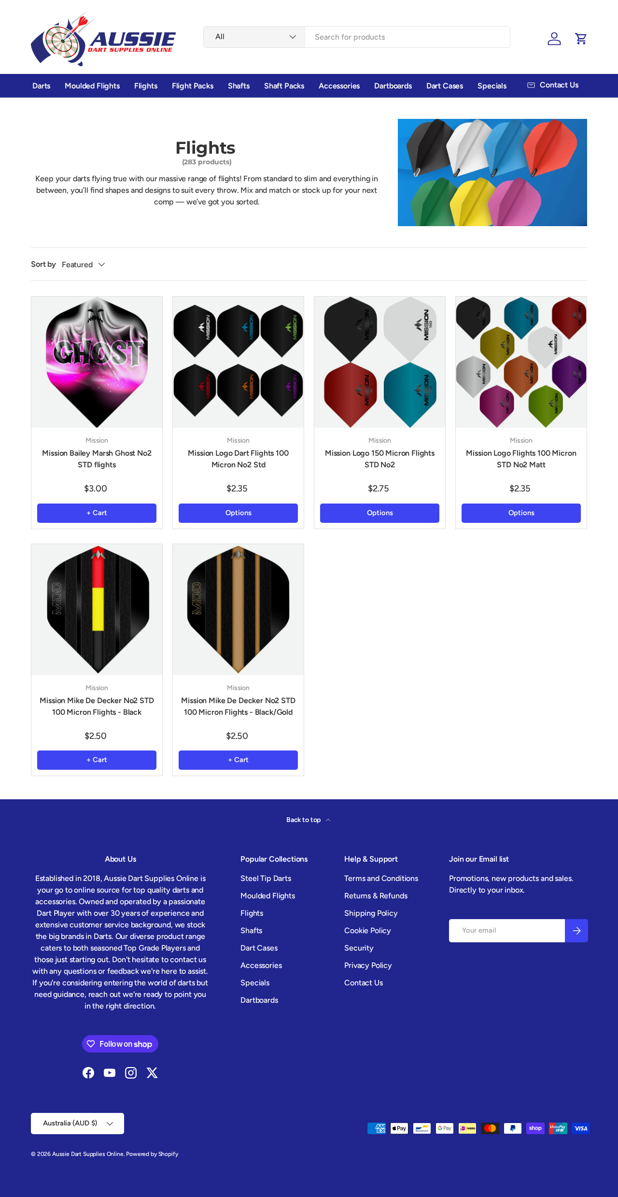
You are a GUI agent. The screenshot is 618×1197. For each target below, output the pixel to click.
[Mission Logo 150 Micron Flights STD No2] (379, 362)
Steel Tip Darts (265, 878)
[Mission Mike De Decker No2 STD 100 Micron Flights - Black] (96, 609)
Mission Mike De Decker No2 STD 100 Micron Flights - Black (97, 706)
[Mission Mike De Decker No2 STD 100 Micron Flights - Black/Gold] (238, 609)
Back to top (304, 820)
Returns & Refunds (375, 895)
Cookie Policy (367, 930)
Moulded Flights (92, 85)
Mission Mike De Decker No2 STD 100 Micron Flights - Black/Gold (238, 706)
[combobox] (357, 37)
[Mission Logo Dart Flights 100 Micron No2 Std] (238, 362)
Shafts (239, 85)
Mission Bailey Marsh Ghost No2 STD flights (96, 458)
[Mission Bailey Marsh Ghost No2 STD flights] (96, 362)
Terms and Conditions (381, 878)
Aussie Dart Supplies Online (88, 1154)
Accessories (339, 85)
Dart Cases (444, 85)
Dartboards (392, 85)
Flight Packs (192, 85)
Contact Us (363, 982)
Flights (145, 85)
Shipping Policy (371, 913)
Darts (41, 85)
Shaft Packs (284, 85)
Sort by (43, 264)
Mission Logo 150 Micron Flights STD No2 (380, 458)
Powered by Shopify (152, 1154)
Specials (492, 85)
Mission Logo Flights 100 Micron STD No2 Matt (521, 458)
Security (359, 947)
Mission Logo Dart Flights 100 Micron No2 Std (238, 458)
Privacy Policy (368, 965)
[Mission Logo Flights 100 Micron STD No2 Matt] (521, 362)
